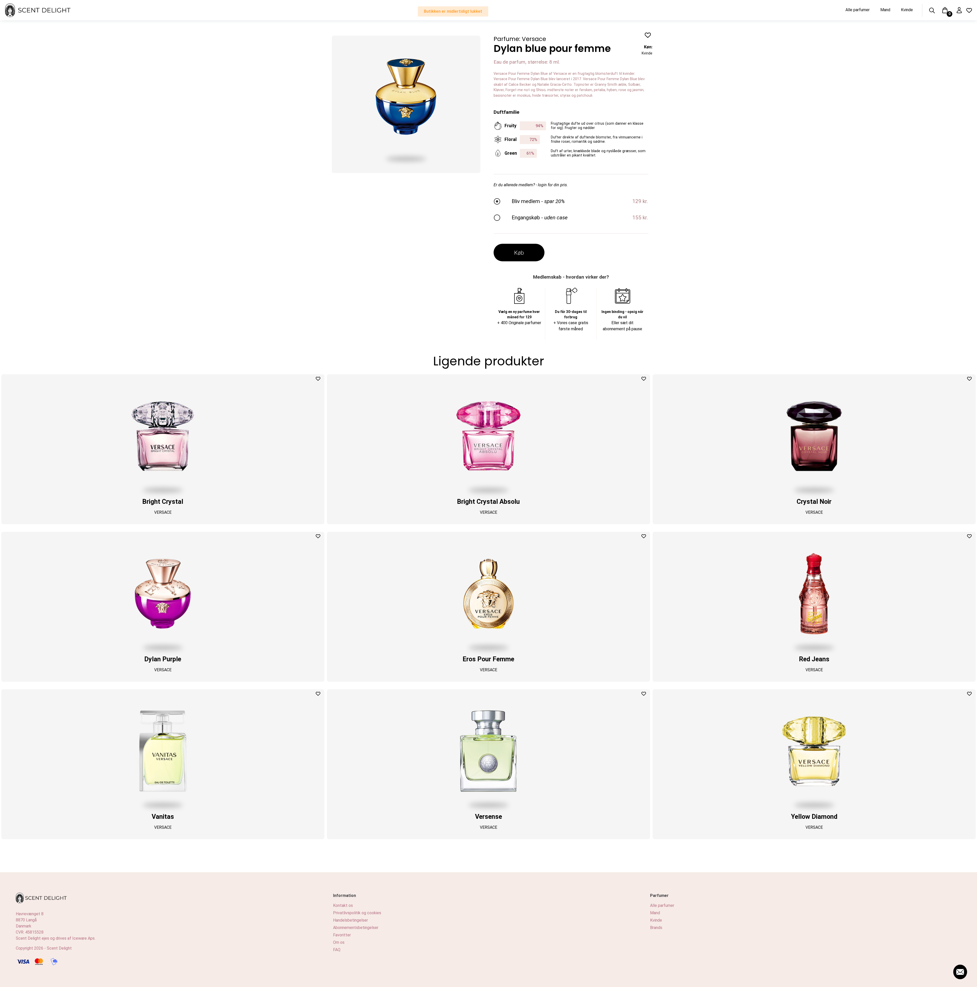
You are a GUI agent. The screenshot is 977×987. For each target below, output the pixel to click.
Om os (338, 942)
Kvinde (907, 9)
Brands (656, 927)
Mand (885, 9)
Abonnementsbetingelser (355, 927)
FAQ (336, 949)
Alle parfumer (857, 9)
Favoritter (342, 935)
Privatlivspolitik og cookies (357, 912)
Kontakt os (343, 905)
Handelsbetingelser (350, 920)
